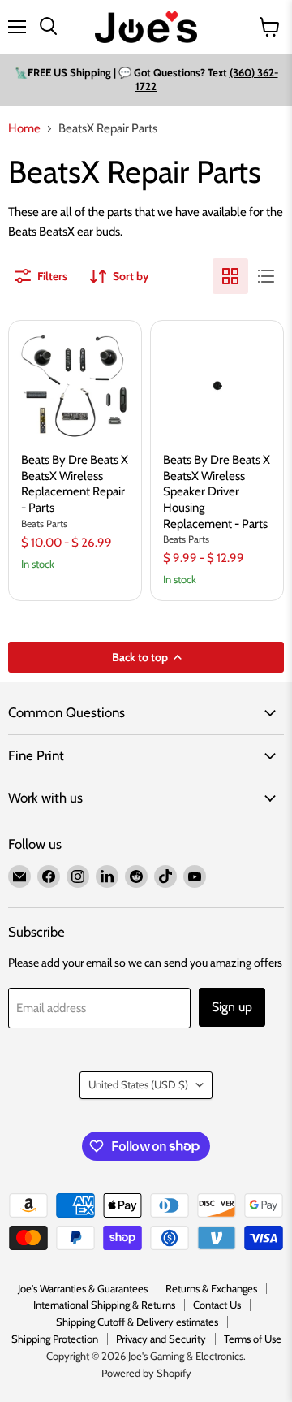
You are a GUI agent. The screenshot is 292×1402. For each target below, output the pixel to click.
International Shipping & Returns (104, 1304)
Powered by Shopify (146, 1372)
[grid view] (230, 276)
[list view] (266, 276)
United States (138, 1084)
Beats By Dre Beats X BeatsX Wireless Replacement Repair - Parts (74, 483)
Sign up (232, 1007)
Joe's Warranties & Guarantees (83, 1288)
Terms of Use (252, 1338)
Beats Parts (44, 523)
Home (24, 129)
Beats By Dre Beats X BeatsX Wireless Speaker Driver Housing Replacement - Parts (216, 491)
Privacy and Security (161, 1338)
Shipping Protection (54, 1338)
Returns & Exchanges (211, 1288)
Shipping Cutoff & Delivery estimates (137, 1321)
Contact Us (217, 1304)
